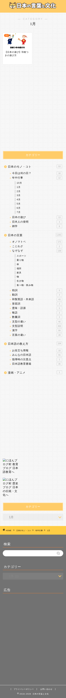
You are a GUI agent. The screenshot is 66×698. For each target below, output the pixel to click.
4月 (19, 199)
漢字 (36, 330)
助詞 (36, 290)
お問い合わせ (46, 689)
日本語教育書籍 (36, 363)
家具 (19, 272)
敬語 (36, 312)
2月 (19, 191)
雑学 (36, 226)
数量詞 (36, 317)
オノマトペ (36, 241)
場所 (19, 268)
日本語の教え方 (34, 343)
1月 (19, 187)
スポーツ (21, 256)
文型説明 (36, 326)
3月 (19, 195)
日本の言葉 (34, 235)
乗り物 (20, 260)
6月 (19, 208)
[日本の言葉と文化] (33, 8)
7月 (19, 212)
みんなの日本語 (36, 354)
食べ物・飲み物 (25, 285)
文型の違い (36, 321)
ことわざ (36, 246)
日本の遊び (36, 217)
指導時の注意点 (36, 359)
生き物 (20, 281)
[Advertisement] (33, 112)
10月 (19, 183)
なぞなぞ (36, 250)
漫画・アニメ (34, 372)
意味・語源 (36, 308)
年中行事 (36, 177)
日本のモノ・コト (34, 166)
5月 (19, 204)
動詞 (36, 294)
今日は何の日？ (36, 173)
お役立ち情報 (36, 350)
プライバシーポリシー (24, 689)
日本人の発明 (36, 221)
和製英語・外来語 (36, 299)
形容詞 (36, 303)
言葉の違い (36, 335)
